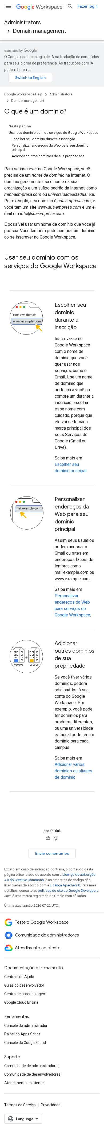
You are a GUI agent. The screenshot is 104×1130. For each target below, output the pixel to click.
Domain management (39, 31)
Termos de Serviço (20, 1105)
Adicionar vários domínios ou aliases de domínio (73, 771)
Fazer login (88, 6)
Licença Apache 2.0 (65, 885)
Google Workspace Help (23, 94)
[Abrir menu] (8, 6)
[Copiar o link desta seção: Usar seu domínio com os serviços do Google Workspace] (9, 275)
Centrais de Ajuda (19, 977)
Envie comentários (52, 853)
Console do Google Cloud (25, 1042)
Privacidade (51, 1105)
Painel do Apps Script (22, 1034)
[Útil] (48, 838)
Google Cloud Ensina (21, 1002)
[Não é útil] (56, 838)
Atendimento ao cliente (24, 1083)
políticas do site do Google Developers (68, 891)
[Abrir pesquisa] (70, 6)
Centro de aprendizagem (25, 994)
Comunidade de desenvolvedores (32, 1074)
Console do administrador (25, 1025)
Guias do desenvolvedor (24, 985)
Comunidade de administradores (31, 1066)
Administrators (22, 22)
